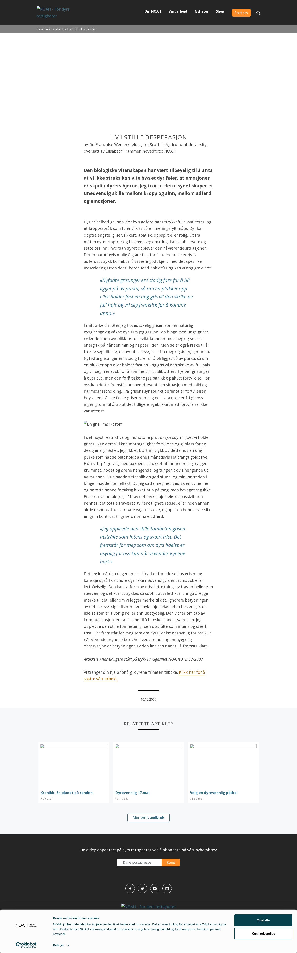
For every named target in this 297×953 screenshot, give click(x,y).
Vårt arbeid (178, 11)
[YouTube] (154, 888)
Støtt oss (241, 13)
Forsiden (42, 29)
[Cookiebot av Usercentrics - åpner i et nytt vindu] (26, 945)
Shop (220, 11)
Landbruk (57, 29)
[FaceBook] (130, 888)
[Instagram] (167, 888)
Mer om (148, 817)
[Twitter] (142, 888)
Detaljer (58, 945)
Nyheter (202, 11)
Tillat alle (263, 920)
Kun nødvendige (263, 933)
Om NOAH (152, 11)
